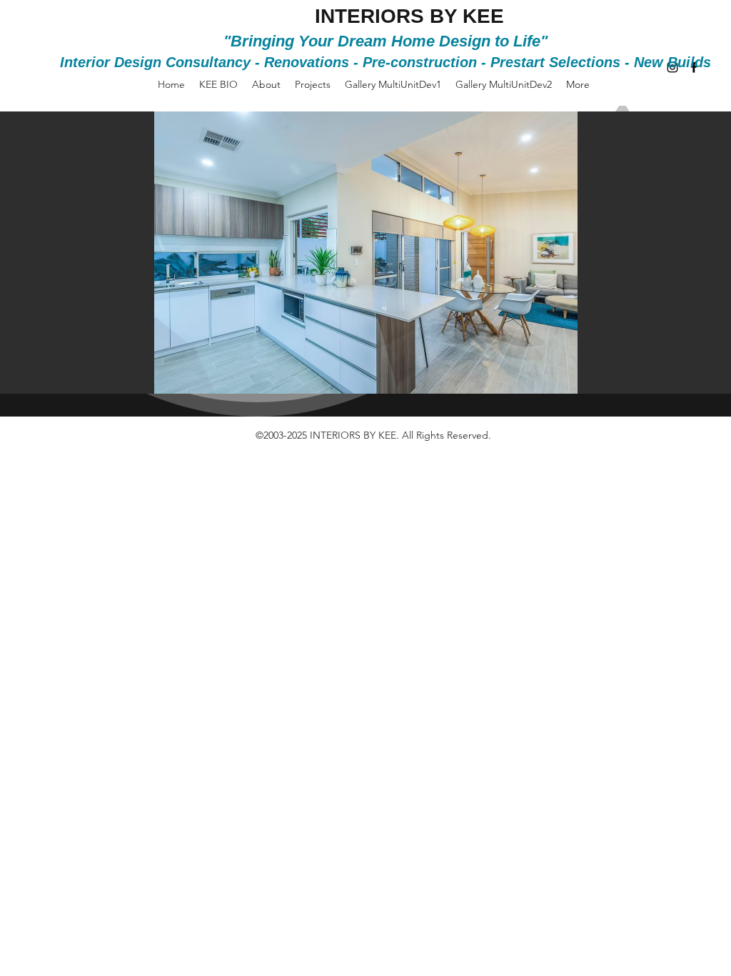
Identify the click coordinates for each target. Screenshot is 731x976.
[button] (365, 252)
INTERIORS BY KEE (409, 16)
